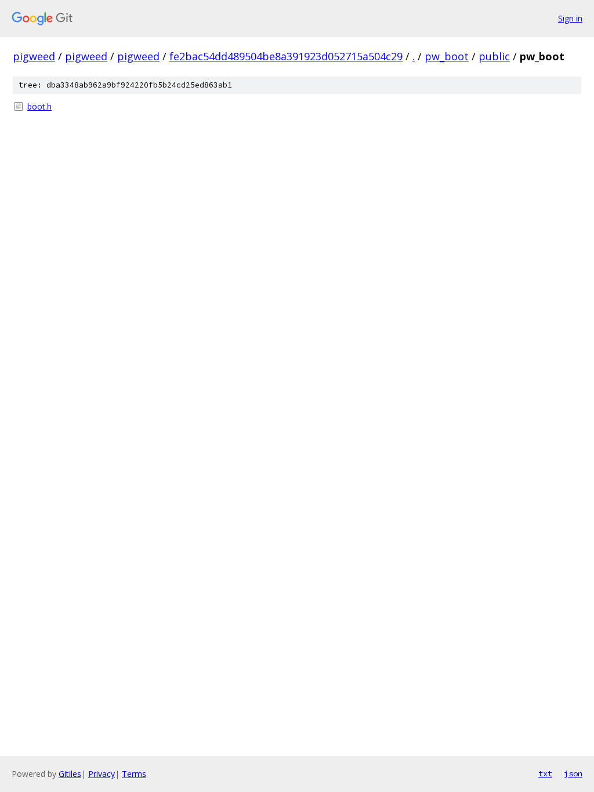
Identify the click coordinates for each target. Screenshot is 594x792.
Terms (134, 773)
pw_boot (447, 56)
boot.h (39, 106)
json (573, 773)
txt (545, 773)
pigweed (34, 56)
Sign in (570, 18)
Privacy (101, 773)
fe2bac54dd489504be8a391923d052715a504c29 (286, 56)
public (494, 56)
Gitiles (70, 773)
